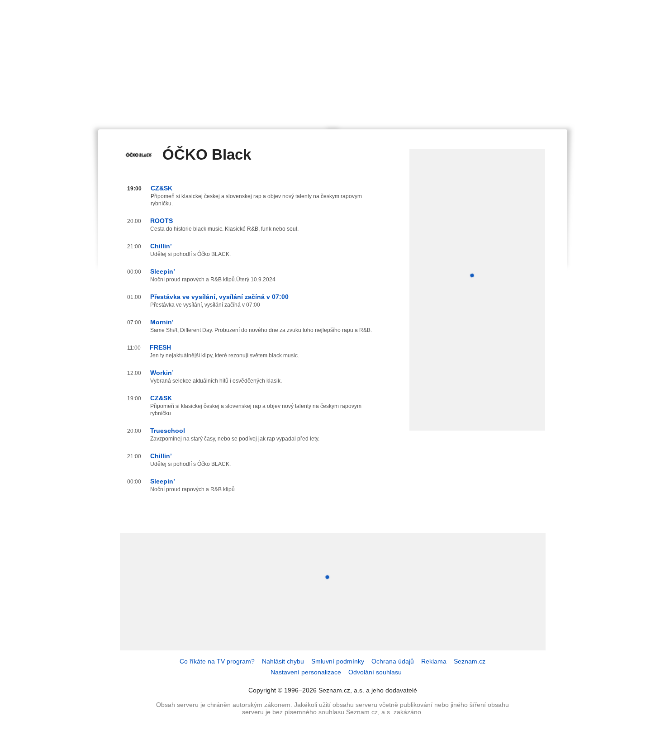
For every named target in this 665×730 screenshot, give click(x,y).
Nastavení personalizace (306, 672)
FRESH (160, 347)
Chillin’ (161, 246)
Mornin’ (162, 322)
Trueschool (167, 430)
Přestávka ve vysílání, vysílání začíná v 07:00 (219, 296)
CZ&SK (161, 188)
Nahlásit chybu (283, 661)
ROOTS (161, 220)
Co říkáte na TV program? (217, 661)
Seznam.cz (469, 661)
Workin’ (162, 372)
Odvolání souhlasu (375, 672)
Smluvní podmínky (337, 661)
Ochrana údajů (392, 661)
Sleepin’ (162, 271)
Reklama (433, 661)
